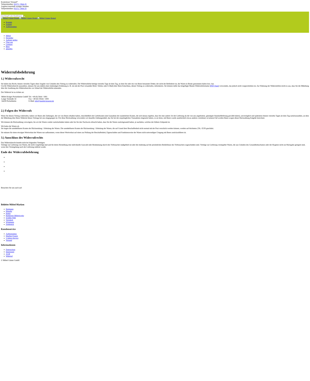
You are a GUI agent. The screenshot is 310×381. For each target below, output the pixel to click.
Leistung (9, 44)
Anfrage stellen (11, 40)
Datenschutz (10, 250)
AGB (8, 254)
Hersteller (9, 38)
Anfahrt (9, 24)
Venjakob (9, 220)
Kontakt (9, 22)
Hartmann (9, 209)
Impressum (10, 252)
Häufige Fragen (12, 236)
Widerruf (9, 256)
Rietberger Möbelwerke (15, 216)
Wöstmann (10, 222)
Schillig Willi (11, 218)
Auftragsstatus (11, 27)
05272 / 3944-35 (20, 4)
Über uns (9, 42)
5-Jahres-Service (12, 238)
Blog (8, 47)
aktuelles (9, 49)
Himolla (9, 211)
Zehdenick (10, 224)
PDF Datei (214, 86)
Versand (9, 240)
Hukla (8, 213)
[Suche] (24, 16)
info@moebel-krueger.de (44, 101)
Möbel (8, 36)
